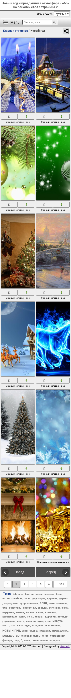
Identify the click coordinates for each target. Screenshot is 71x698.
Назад (19, 572)
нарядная (38, 625)
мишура (57, 621)
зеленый (54, 607)
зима (65, 607)
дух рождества (28, 603)
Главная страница (15, 30)
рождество (10, 635)
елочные (61, 603)
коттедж (63, 616)
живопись (15, 607)
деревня (52, 598)
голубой (16, 598)
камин (20, 612)
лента (20, 621)
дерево (63, 598)
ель (4, 607)
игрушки (8, 612)
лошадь (31, 621)
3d (14, 593)
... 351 (60, 584)
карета (30, 612)
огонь (35, 640)
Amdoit (65, 646)
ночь (27, 640)
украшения (57, 635)
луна (40, 621)
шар (16, 640)
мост (5, 625)
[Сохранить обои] (26, 116)
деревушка (11, 603)
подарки (45, 630)
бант (20, 593)
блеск (39, 593)
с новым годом (30, 635)
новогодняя (52, 625)
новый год (11, 630)
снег (45, 635)
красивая (9, 621)
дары (27, 598)
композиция (9, 616)
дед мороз (38, 598)
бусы (59, 593)
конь (30, 616)
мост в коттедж (20, 625)
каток (39, 612)
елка (43, 603)
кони (22, 616)
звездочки (29, 607)
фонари (7, 640)
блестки (49, 593)
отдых (33, 630)
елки (52, 603)
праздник (60, 630)
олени (44, 640)
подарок (55, 640)
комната (50, 612)
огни (25, 630)
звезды (42, 607)
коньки (39, 616)
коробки (50, 616)
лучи (48, 621)
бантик (29, 593)
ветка (6, 598)
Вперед (50, 572)
